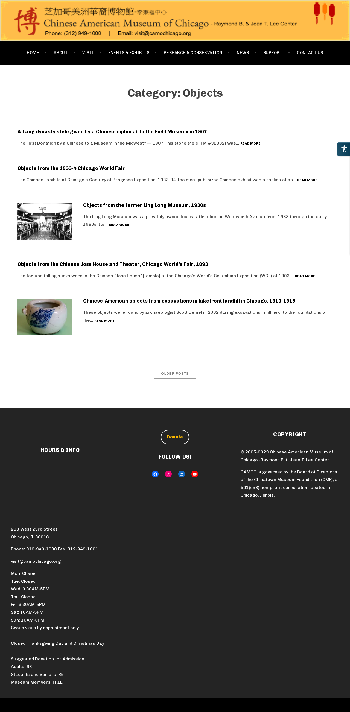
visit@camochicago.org (36, 561)
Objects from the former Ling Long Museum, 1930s (144, 205)
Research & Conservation (193, 52)
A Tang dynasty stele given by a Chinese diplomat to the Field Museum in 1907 (112, 132)
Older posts (175, 373)
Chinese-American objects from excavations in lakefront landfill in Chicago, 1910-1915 (189, 301)
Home (33, 52)
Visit (88, 52)
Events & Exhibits (128, 52)
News (243, 52)
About (61, 52)
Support (272, 52)
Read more (250, 144)
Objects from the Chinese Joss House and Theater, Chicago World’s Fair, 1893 (113, 264)
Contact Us (310, 52)
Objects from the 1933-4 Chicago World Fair (71, 168)
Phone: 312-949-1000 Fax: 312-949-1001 (54, 549)
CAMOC (175, 20)
